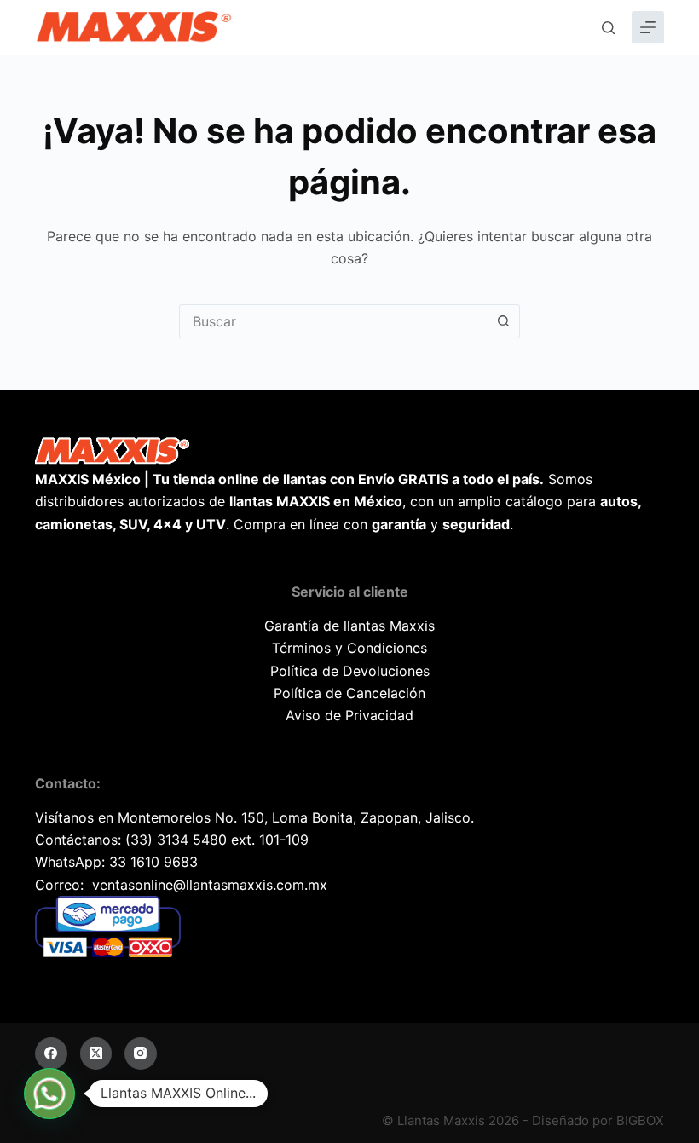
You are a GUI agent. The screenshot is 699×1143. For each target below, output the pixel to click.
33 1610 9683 (153, 861)
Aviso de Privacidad (349, 715)
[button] (49, 1093)
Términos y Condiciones (349, 647)
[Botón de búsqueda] (503, 321)
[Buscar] (608, 27)
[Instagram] (140, 1053)
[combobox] (333, 321)
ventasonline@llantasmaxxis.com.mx (209, 884)
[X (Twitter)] (96, 1053)
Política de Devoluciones (350, 670)
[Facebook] (51, 1053)
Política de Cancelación (349, 692)
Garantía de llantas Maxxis (349, 625)
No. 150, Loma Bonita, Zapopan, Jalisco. (344, 817)
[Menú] (648, 27)
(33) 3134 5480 (176, 839)
